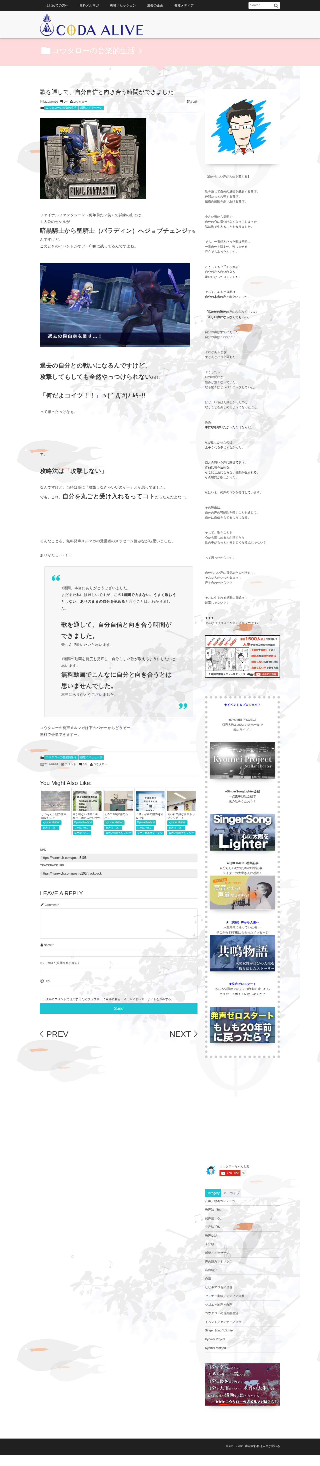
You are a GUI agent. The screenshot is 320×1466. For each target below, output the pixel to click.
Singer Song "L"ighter (219, 1330)
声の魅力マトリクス (218, 1261)
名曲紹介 (211, 1270)
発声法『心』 (81, 833)
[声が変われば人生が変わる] (91, 26)
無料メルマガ (89, 5)
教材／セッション (123, 5)
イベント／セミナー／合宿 (223, 1322)
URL (47, 981)
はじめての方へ (57, 5)
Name (48, 945)
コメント (70, 764)
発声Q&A (211, 1235)
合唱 (208, 1279)
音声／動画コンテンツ (118, 833)
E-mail (48, 963)
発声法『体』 (50, 828)
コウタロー (80, 101)
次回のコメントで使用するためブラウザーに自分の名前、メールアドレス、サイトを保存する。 (110, 999)
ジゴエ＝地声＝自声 (218, 1304)
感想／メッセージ (91, 107)
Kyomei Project (215, 1339)
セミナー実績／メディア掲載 (224, 1296)
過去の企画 (155, 5)
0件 (66, 101)
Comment (50, 905)
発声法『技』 (214, 1209)
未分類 (209, 1244)
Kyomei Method (51, 822)
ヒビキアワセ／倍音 (218, 1287)
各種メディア (184, 5)
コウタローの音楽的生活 (61, 107)
